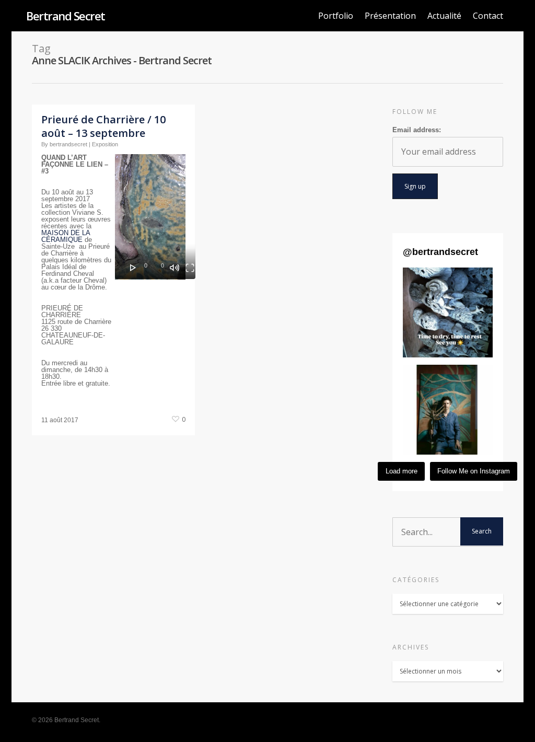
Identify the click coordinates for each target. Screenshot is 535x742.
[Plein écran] (189, 267)
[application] (155, 217)
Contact (488, 15)
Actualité (444, 15)
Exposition (105, 144)
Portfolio (335, 15)
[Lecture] (133, 267)
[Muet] (174, 267)
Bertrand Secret (65, 15)
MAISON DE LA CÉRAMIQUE (65, 236)
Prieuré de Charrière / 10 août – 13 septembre (103, 126)
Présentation (390, 15)
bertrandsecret (68, 144)
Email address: (416, 130)
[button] (448, 312)
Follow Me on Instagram (473, 471)
